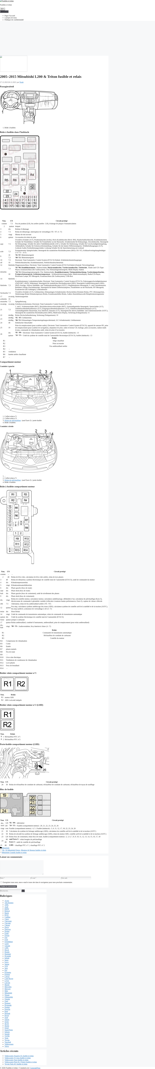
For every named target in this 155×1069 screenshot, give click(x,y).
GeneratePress (35, 1068)
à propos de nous (11, 18)
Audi (6, 907)
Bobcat (7, 911)
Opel (6, 1001)
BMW (7, 909)
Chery (7, 919)
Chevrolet (8, 921)
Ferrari (7, 936)
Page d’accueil (10, 16)
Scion (7, 1022)
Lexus (7, 981)
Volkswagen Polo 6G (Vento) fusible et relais (21, 1062)
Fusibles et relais (6, 5)
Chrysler (8, 923)
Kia (6, 970)
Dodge (7, 931)
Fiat (6, 938)
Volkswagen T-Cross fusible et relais (18, 1058)
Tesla (6, 1038)
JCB (6, 966)
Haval (7, 950)
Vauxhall (8, 1042)
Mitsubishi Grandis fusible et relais (14, 852)
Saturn (7, 1020)
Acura (7, 901)
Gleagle (7, 946)
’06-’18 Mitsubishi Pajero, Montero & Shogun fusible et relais (24, 850)
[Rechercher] (23, 890)
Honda (7, 952)
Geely (7, 944)
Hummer (8, 954)
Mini (6, 991)
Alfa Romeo (9, 903)
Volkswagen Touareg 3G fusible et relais (19, 1056)
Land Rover (9, 979)
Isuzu (6, 960)
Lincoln (7, 983)
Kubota (7, 974)
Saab (6, 1018)
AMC (7, 905)
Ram (6, 1011)
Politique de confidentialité (14, 20)
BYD (7, 915)
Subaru (7, 1032)
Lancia (7, 977)
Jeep (6, 968)
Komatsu (8, 972)
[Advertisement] (77, 39)
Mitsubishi (5, 848)
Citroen (7, 925)
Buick (7, 913)
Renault (7, 1013)
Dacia (7, 927)
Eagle (7, 933)
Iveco (7, 962)
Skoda (7, 1026)
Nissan (7, 995)
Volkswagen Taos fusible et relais (16, 1060)
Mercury (8, 989)
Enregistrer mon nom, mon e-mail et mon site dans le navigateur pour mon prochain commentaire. (38, 882)
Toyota (7, 1040)
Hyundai (8, 956)
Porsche (7, 1009)
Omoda (7, 999)
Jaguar (7, 964)
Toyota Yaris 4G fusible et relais (16, 1064)
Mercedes (8, 987)
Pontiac (7, 1007)
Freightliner (9, 942)
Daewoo (8, 929)
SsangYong (9, 1030)
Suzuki (7, 1034)
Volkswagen (9, 1044)
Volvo (7, 1046)
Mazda (7, 985)
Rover (7, 1015)
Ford (6, 940)
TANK (7, 1036)
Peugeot (7, 1003)
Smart (7, 1028)
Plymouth (8, 1005)
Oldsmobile (9, 997)
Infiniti (7, 958)
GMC (7, 948)
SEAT (7, 1024)
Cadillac (7, 917)
